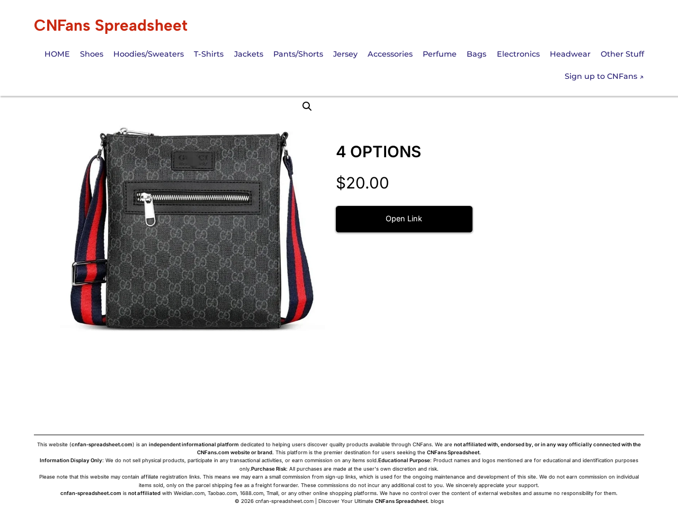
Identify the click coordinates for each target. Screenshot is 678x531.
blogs (437, 501)
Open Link (404, 218)
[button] (307, 106)
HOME (57, 54)
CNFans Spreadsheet (111, 25)
